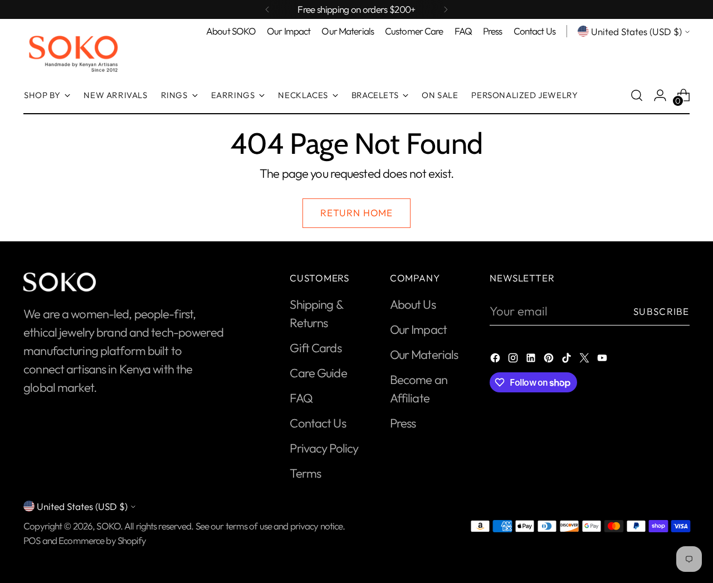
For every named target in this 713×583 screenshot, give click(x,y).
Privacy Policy (324, 448)
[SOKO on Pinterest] (549, 359)
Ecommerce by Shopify (102, 540)
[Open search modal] (637, 95)
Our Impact (418, 329)
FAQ (301, 398)
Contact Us (317, 423)
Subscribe (661, 311)
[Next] (445, 9)
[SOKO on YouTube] (603, 359)
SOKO (108, 526)
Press (403, 423)
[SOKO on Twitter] (585, 359)
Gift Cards (315, 348)
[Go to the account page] (660, 95)
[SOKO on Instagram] (514, 359)
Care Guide (318, 373)
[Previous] (267, 9)
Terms (305, 473)
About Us (413, 304)
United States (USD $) (636, 31)
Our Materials (424, 354)
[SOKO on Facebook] (496, 359)
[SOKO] (73, 53)
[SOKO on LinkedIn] (532, 359)
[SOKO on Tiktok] (567, 359)
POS (31, 540)
